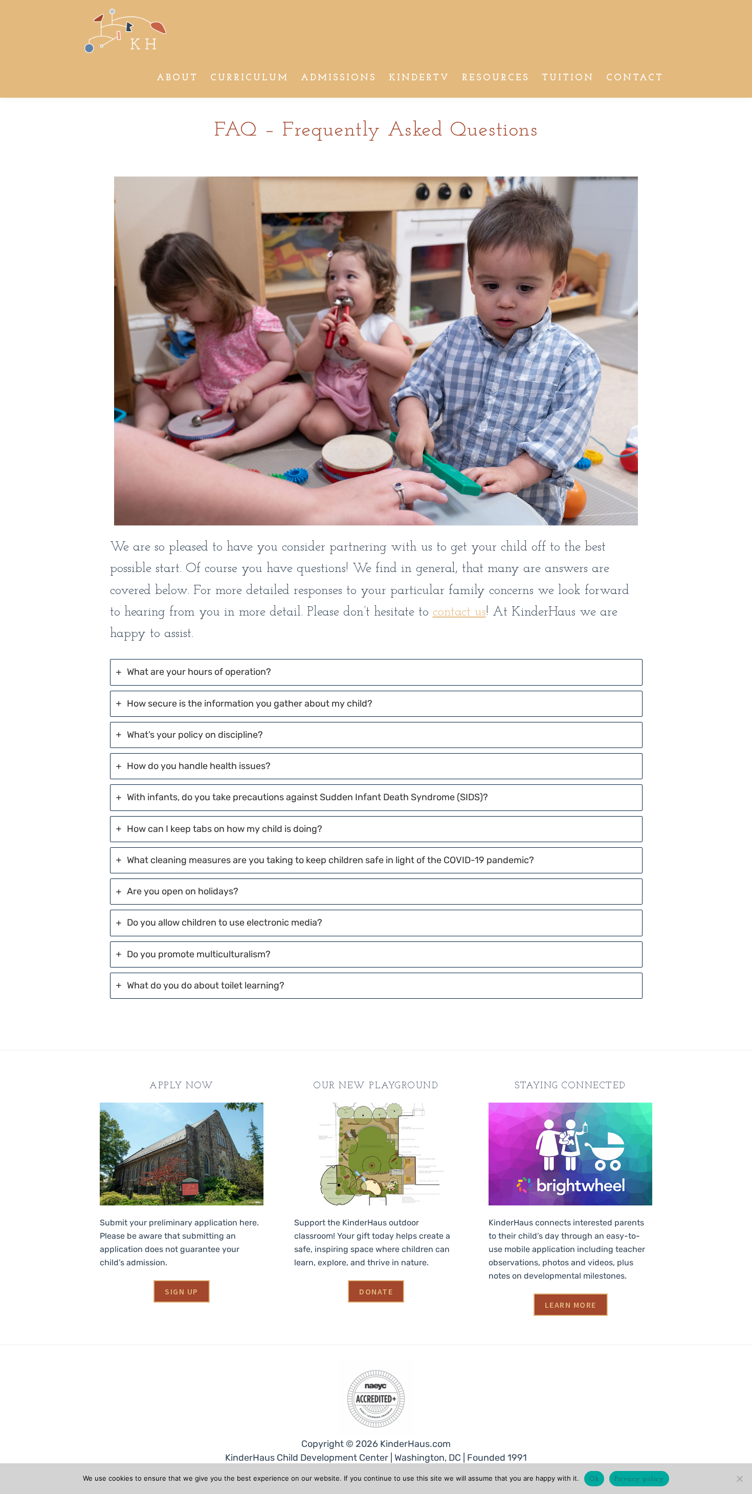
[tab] (376, 672)
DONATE (376, 1291)
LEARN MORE (570, 1305)
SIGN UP (181, 1291)
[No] (739, 1479)
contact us (459, 612)
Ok (594, 1479)
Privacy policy (639, 1479)
